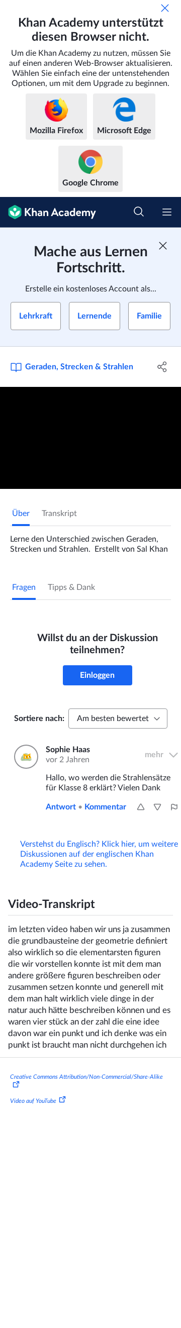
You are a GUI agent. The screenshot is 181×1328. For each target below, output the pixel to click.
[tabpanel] (90, 540)
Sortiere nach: (39, 718)
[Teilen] (162, 367)
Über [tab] (21, 513)
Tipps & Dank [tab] (71, 587)
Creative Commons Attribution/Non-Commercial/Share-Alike (86, 1077)
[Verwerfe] (165, 8)
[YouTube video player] (90, 438)
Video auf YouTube (33, 1101)
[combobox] (117, 718)
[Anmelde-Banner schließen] (163, 246)
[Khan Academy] (48, 212)
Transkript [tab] (59, 513)
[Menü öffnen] (167, 212)
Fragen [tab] (24, 587)
